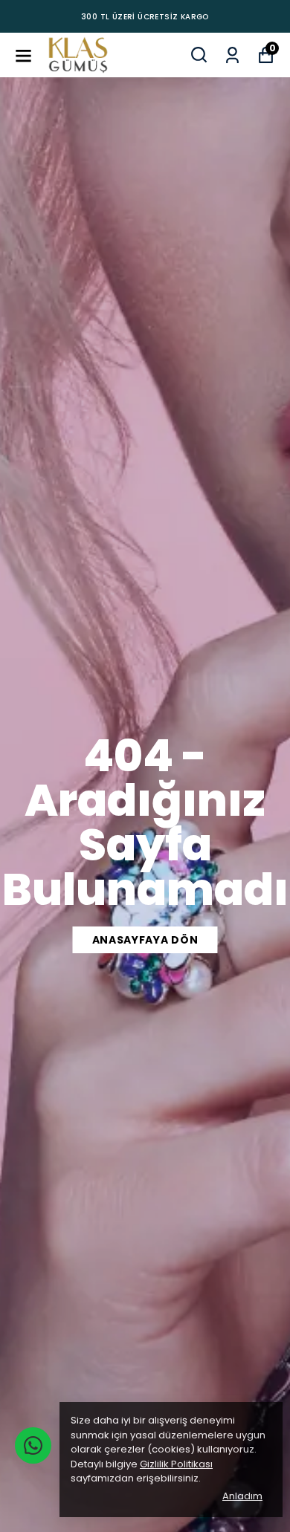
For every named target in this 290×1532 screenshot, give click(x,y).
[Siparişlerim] (232, 53)
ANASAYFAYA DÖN (145, 939)
